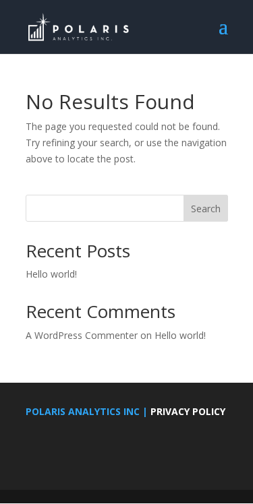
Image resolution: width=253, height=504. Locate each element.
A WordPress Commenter (82, 335)
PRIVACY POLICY (187, 411)
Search (206, 208)
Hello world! (51, 273)
